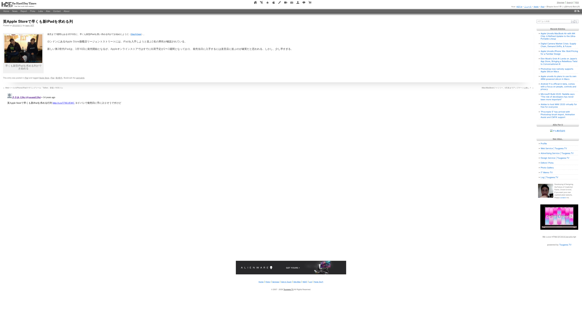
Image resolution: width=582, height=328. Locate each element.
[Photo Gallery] (291, 2)
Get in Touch (286, 282)
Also (48, 11)
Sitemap (560, 2)
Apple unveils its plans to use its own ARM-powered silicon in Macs (558, 77)
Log (310, 282)
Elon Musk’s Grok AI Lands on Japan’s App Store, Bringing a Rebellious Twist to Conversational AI (559, 61)
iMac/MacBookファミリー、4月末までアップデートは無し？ (508, 87)
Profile (544, 143)
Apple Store (44, 77)
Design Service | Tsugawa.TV (555, 158)
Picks (32, 11)
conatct (563, 198)
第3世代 (58, 77)
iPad (542, 7)
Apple (536, 7)
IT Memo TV (547, 172)
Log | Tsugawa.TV (549, 177)
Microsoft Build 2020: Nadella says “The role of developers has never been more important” (558, 97)
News (14, 11)
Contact (57, 11)
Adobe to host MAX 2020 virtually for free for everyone (559, 105)
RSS (577, 2)
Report (23, 11)
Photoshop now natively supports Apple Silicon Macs (557, 70)
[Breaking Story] (279, 2)
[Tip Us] (304, 2)
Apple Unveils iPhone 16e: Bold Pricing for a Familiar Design (559, 52)
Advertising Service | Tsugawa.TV (557, 153)
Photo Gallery (547, 167)
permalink (80, 77)
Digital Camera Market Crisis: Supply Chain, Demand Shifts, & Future (558, 45)
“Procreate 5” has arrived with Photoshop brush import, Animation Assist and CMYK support (558, 114)
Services (275, 282)
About (66, 11)
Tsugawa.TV (565, 245)
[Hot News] (267, 2)
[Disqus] (268, 130)
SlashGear (136, 34)
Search (570, 2)
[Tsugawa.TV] (261, 2)
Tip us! (575, 11)
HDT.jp (19, 4)
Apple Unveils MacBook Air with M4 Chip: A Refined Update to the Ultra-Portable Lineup (558, 36)
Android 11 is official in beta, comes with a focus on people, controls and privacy (558, 87)
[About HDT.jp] (298, 2)
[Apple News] (273, 2)
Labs (40, 11)
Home (6, 11)
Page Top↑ (318, 282)
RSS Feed (578, 11)
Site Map (297, 282)
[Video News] (285, 2)
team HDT (29, 25)
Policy (268, 282)
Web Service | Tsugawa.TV (554, 148)
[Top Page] (255, 2)
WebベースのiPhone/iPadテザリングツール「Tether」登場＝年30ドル (33, 87)
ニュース (528, 7)
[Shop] (310, 2)
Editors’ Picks (547, 163)
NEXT (305, 282)
